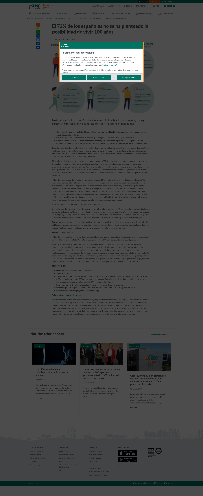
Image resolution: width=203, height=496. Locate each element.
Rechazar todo (98, 77)
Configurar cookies (129, 77)
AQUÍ (68, 62)
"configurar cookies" (109, 65)
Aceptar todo (73, 77)
